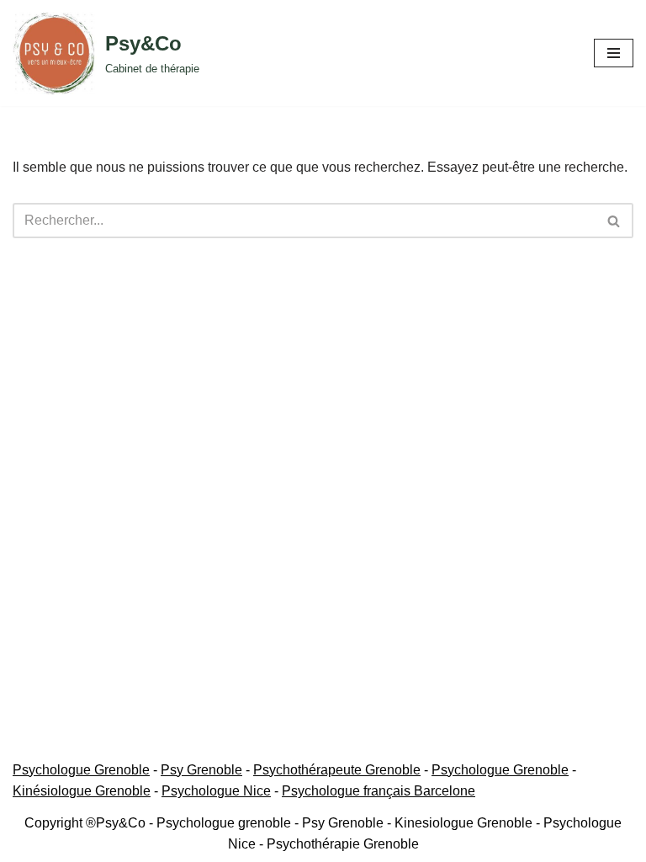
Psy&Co (121, 823)
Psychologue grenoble (223, 823)
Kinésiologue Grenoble (82, 791)
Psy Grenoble (201, 770)
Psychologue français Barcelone (378, 791)
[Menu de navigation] (613, 53)
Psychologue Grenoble (81, 770)
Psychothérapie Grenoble (343, 844)
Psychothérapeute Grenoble (337, 770)
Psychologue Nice (216, 791)
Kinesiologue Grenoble (463, 823)
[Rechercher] (614, 220)
